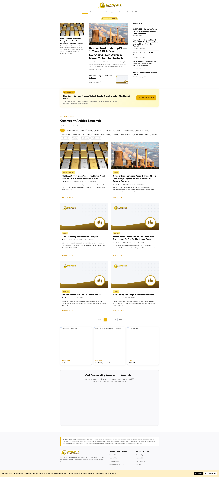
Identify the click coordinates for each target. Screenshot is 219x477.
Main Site (138, 464)
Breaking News (66, 134)
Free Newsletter (140, 461)
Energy (110, 12)
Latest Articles (140, 458)
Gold (105, 12)
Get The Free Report (145, 97)
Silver (123, 12)
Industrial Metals (125, 134)
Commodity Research (142, 455)
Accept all (198, 473)
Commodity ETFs (132, 12)
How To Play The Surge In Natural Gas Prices (133, 294)
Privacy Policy (113, 455)
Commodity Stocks (96, 12)
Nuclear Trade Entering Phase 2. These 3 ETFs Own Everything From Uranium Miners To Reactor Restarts (108, 53)
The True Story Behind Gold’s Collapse (80, 236)
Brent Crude (86, 134)
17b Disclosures (114, 461)
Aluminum (154, 134)
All (62, 130)
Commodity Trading (142, 130)
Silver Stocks (84, 138)
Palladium (75, 138)
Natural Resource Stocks (141, 134)
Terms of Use (113, 458)
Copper (115, 134)
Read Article (66, 197)
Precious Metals (128, 130)
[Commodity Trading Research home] (109, 5)
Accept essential (210, 473)
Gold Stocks (65, 138)
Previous (99, 319)
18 (115, 319)
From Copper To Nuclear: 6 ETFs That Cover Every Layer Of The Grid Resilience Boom (144, 64)
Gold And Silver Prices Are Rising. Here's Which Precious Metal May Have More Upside (71, 40)
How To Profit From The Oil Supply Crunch (81, 294)
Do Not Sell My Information (117, 464)
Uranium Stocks (96, 138)
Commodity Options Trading (102, 134)
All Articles (85, 12)
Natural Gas (76, 134)
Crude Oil (117, 12)
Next (120, 319)
